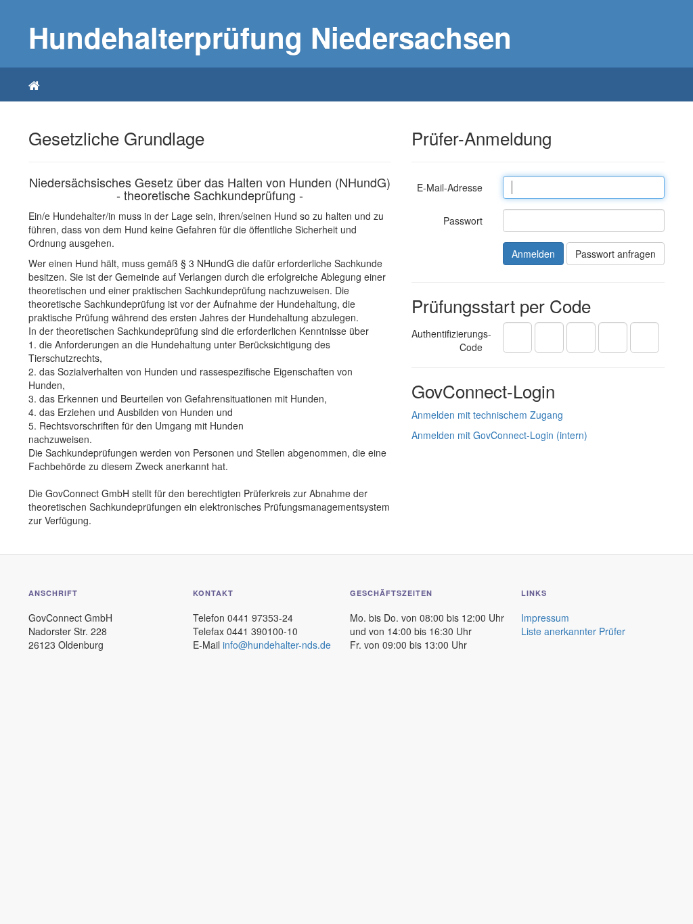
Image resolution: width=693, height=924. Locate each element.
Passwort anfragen (615, 253)
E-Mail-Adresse (450, 187)
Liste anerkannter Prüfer (573, 631)
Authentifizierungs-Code (451, 340)
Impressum (545, 617)
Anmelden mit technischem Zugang (487, 414)
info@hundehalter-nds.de (277, 644)
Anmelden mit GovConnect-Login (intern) (499, 435)
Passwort (463, 220)
